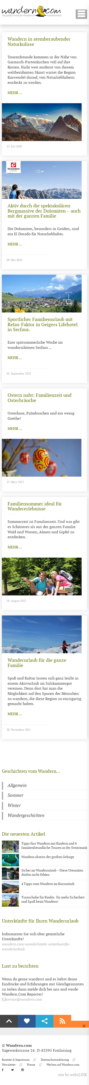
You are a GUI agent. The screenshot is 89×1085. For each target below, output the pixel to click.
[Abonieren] (62, 1021)
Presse (31, 1064)
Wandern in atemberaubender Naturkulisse (39, 41)
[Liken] (27, 1021)
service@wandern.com (24, 999)
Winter (14, 805)
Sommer (15, 795)
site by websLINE (72, 1075)
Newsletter (9, 1064)
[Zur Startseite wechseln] (31, 11)
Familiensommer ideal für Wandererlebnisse (35, 506)
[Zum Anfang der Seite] (9, 1021)
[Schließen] (84, 1026)
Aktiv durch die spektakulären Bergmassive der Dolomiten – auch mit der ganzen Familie (44, 211)
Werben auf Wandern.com (63, 1064)
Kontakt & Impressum (15, 1059)
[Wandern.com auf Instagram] (24, 1070)
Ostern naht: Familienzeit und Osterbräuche (39, 398)
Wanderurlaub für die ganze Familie (37, 663)
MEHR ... (15, 93)
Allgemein (17, 785)
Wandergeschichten (26, 815)
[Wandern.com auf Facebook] (4, 1070)
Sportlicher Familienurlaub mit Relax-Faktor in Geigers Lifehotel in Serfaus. (43, 325)
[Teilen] (44, 1021)
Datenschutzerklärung (55, 1059)
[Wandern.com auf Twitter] (14, 1070)
